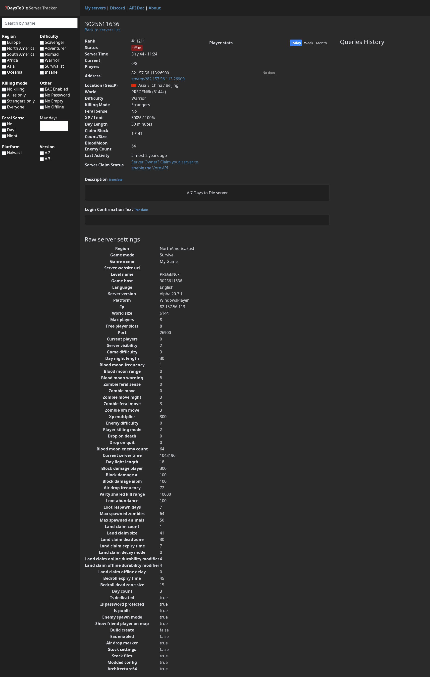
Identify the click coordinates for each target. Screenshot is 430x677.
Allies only (16, 95)
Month (321, 43)
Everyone (15, 107)
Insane (51, 72)
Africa (12, 60)
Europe (14, 42)
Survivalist (54, 66)
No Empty (53, 101)
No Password (57, 95)
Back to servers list (102, 30)
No (9, 124)
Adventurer (55, 48)
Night (12, 136)
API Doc (136, 8)
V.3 (47, 158)
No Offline (54, 107)
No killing (16, 89)
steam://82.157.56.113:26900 (158, 79)
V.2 (47, 152)
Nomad (52, 54)
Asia (11, 66)
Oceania (14, 72)
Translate (115, 180)
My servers (95, 8)
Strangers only (21, 101)
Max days (48, 118)
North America (21, 48)
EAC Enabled (56, 89)
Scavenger (54, 42)
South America (21, 54)
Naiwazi (14, 152)
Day (10, 130)
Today (296, 43)
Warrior (52, 60)
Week (308, 43)
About (155, 8)
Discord (117, 8)
